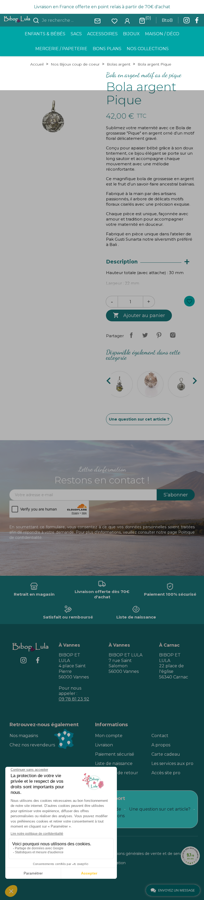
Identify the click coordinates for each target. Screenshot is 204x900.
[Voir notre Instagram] (186, 22)
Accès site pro (165, 772)
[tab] (150, 262)
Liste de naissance (114, 763)
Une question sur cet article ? (139, 419)
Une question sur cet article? (159, 809)
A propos (160, 744)
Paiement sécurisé (114, 754)
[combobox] (72, 20)
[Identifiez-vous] (127, 20)
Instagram (172, 335)
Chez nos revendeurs (32, 744)
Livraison (104, 744)
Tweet (145, 335)
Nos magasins (24, 735)
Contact (159, 735)
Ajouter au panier (139, 315)
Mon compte (108, 735)
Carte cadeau (165, 754)
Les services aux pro (172, 763)
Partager (131, 335)
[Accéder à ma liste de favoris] (114, 20)
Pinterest (159, 335)
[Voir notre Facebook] (197, 22)
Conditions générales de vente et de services (146, 853)
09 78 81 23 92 (74, 699)
